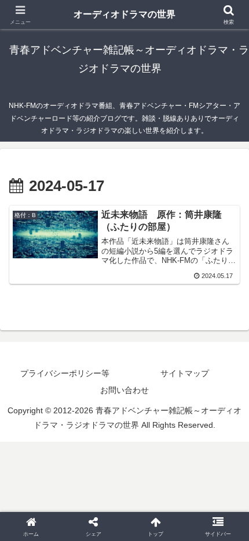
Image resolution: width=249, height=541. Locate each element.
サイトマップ (184, 373)
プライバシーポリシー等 (64, 373)
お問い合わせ (124, 390)
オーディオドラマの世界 (124, 14)
